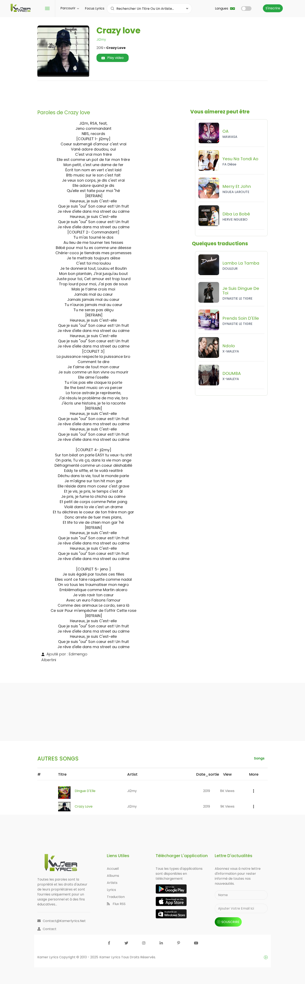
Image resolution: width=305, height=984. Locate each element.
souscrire (230, 922)
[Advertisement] (152, 93)
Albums (113, 875)
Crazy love (84, 806)
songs (259, 758)
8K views (227, 790)
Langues (222, 8)
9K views (227, 806)
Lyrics (111, 889)
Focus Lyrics (94, 8)
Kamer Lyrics (110, 957)
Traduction (116, 896)
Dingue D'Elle (85, 790)
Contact (49, 929)
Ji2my (101, 39)
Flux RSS (119, 903)
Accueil (113, 868)
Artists (112, 882)
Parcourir (68, 8)
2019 (206, 790)
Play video (115, 57)
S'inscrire (273, 8)
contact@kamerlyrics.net (64, 920)
